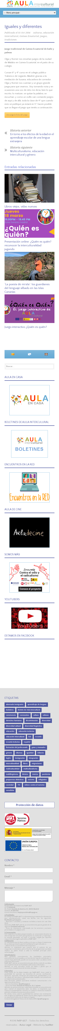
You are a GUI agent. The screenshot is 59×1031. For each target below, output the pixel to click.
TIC (19, 785)
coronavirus (24, 715)
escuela (38, 737)
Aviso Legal (25, 1025)
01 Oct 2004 (24, 32)
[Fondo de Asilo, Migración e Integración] (21, 851)
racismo (31, 780)
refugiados (42, 780)
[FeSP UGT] (17, 824)
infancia (41, 753)
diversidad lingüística (33, 726)
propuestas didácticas (15, 780)
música (35, 774)
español (27, 742)
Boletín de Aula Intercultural (29, 710)
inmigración (20, 758)
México (25, 774)
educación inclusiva (26, 731)
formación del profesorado (17, 747)
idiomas (19, 753)
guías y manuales (39, 747)
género (9, 753)
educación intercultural (15, 737)
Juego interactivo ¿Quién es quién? (26, 327)
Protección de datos (29, 805)
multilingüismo (12, 774)
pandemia (46, 774)
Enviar (9, 1005)
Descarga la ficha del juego (17, 115)
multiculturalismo (30, 769)
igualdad (30, 753)
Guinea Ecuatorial (29, 36)
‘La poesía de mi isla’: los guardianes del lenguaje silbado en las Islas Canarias (27, 288)
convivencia (11, 715)
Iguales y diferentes (23, 26)
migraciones (37, 764)
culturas (37, 32)
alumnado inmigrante (14, 704)
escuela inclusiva (13, 742)
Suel (49, 1025)
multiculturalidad (12, 769)
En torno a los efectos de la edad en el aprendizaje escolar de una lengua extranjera (32, 138)
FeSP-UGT (22, 1020)
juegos (43, 36)
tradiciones (11, 39)
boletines (10, 710)
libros (25, 764)
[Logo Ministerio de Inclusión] (28, 838)
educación (10, 731)
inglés (8, 758)
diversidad (46, 721)
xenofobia (10, 790)
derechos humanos (14, 721)
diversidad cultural (13, 726)
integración (33, 758)
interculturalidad (12, 764)
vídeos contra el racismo (34, 785)
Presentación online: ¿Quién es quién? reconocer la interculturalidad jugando (28, 245)
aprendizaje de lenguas (37, 704)
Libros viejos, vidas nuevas (21, 206)
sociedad (9, 785)
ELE (29, 737)
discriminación (32, 721)
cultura (36, 715)
